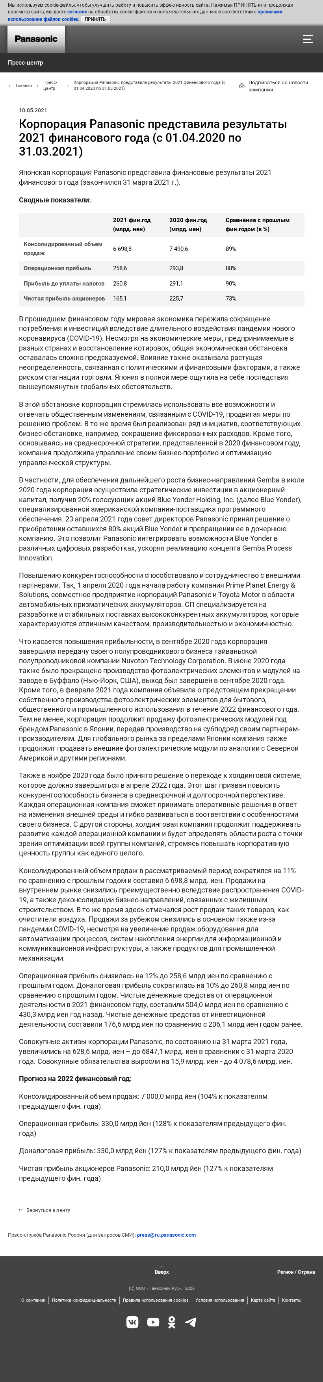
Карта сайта (263, 1300)
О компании (33, 1300)
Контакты (292, 1300)
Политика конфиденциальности (84, 1300)
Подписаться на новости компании (278, 86)
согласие (77, 12)
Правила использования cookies (156, 1300)
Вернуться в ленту (48, 1210)
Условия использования (219, 1300)
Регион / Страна (296, 1272)
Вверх (162, 1272)
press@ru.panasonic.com (166, 1235)
